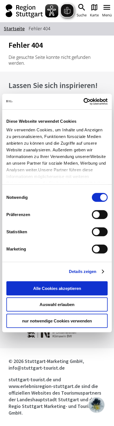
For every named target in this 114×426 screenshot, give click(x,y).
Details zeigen (82, 271)
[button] (96, 405)
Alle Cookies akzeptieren (57, 288)
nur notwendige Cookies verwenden (57, 320)
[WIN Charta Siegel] (57, 336)
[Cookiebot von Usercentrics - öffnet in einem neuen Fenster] (83, 101)
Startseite (14, 28)
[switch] (100, 214)
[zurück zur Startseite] (24, 11)
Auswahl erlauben (57, 304)
